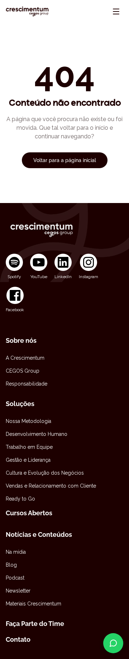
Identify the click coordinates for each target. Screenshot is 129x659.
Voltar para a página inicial (64, 160)
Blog (11, 565)
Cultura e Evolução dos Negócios (45, 473)
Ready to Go (20, 499)
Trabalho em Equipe (29, 447)
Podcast (15, 578)
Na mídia (16, 552)
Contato (18, 639)
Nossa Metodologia (28, 421)
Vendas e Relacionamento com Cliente (51, 486)
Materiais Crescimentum (33, 604)
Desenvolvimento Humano (36, 434)
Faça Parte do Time (35, 623)
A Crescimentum (25, 358)
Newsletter (18, 591)
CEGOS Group (22, 371)
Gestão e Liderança (28, 460)
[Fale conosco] (113, 643)
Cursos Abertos (29, 513)
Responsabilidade (26, 384)
